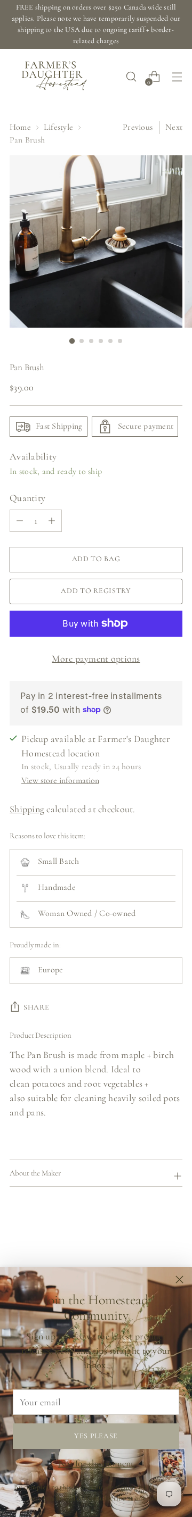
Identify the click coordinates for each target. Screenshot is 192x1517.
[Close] (179, 1279)
